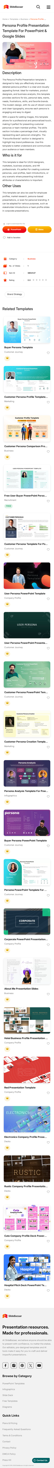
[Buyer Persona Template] (27, 329)
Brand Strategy (14, 294)
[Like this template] (48, 352)
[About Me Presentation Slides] (27, 971)
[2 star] (36, 280)
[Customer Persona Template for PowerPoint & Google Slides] (27, 526)
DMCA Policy (9, 1454)
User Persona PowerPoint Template (24, 593)
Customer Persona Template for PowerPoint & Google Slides (26, 544)
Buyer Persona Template (18, 347)
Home (4, 19)
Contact (6, 1441)
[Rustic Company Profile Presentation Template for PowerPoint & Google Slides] (27, 1168)
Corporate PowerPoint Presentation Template (26, 939)
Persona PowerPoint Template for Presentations (26, 890)
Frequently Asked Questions (16, 1429)
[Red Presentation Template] (27, 1070)
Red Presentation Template (20, 1087)
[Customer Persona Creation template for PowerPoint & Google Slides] (27, 724)
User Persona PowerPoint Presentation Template (26, 643)
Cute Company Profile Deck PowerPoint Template (26, 1236)
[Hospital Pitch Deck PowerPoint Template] (27, 1267)
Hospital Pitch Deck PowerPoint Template (26, 1285)
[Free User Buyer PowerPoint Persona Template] (27, 478)
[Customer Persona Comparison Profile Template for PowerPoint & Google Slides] (27, 428)
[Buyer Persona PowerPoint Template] (27, 823)
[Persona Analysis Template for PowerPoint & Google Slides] (27, 773)
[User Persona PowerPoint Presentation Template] (27, 625)
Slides (40, 229)
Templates (14, 19)
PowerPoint (16, 229)
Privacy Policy (9, 1447)
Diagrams (7, 1407)
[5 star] (46, 280)
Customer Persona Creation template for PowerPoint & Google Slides (26, 741)
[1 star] (33, 280)
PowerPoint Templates (13, 1383)
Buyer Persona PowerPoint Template (25, 840)
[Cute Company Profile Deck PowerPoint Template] (27, 1218)
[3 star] (40, 280)
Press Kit (6, 1460)
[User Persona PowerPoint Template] (27, 575)
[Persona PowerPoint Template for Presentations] (27, 872)
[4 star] (43, 280)
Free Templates (10, 1401)
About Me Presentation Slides (21, 988)
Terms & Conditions (12, 1435)
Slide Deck (7, 1395)
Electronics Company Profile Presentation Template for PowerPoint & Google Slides (26, 1137)
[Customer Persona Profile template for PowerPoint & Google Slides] (27, 379)
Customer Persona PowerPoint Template (26, 692)
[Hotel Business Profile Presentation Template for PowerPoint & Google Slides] (27, 1020)
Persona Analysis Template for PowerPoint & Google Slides (26, 791)
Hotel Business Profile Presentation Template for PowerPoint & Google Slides (26, 1038)
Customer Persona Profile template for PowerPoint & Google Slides (26, 397)
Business (24, 19)
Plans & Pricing (9, 1423)
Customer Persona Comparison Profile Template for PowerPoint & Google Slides (26, 446)
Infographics (8, 1389)
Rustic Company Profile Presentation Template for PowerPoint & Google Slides (26, 1186)
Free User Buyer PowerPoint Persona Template (26, 495)
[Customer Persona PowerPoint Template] (27, 674)
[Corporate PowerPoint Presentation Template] (27, 921)
